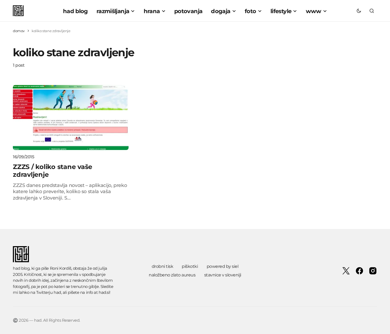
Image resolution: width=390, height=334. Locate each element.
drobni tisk (162, 266)
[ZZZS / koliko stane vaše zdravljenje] (71, 117)
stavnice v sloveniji (222, 274)
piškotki (190, 266)
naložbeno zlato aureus (172, 274)
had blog (21, 268)
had (57, 292)
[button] (359, 10)
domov (19, 31)
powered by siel (223, 266)
